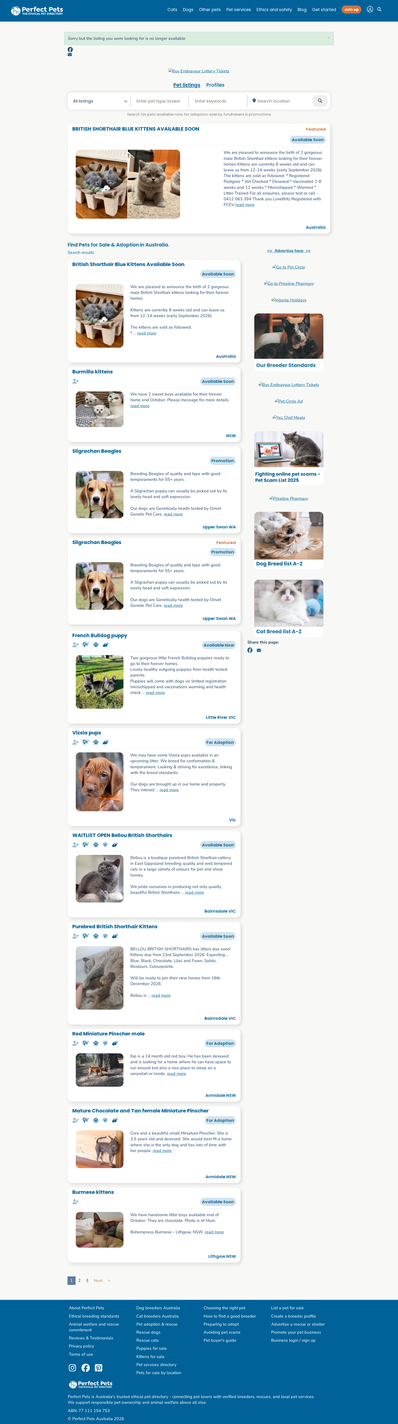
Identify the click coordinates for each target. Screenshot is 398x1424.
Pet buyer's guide (220, 1340)
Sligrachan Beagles (96, 451)
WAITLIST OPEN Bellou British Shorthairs (122, 835)
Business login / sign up (293, 1340)
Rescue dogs (148, 1332)
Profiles (215, 85)
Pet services (238, 9)
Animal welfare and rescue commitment (94, 1327)
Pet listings (186, 85)
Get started (324, 9)
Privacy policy (81, 1346)
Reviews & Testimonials (91, 1338)
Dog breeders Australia (158, 1308)
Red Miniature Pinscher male (108, 1033)
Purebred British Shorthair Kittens (115, 926)
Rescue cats (147, 1340)
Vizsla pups (86, 732)
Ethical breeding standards (94, 1316)
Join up (351, 9)
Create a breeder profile (293, 1316)
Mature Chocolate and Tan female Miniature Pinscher (140, 1110)
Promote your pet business (296, 1332)
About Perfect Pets (86, 1308)
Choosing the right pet (224, 1308)
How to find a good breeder (230, 1316)
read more (245, 204)
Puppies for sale (151, 1348)
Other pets (210, 9)
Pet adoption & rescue (157, 1324)
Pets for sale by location (158, 1372)
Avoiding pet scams (222, 1332)
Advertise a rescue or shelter (298, 1324)
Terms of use (81, 1354)
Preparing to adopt (221, 1324)
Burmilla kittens (92, 371)
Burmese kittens (93, 1192)
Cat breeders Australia (157, 1316)
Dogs (188, 9)
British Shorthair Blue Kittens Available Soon (128, 264)
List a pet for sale (287, 1308)
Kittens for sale (150, 1356)
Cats (172, 9)
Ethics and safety (274, 9)
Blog (302, 9)
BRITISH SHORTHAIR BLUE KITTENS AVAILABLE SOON (135, 128)
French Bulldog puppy (99, 635)
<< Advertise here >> (289, 250)
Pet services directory (156, 1364)
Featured (316, 129)
